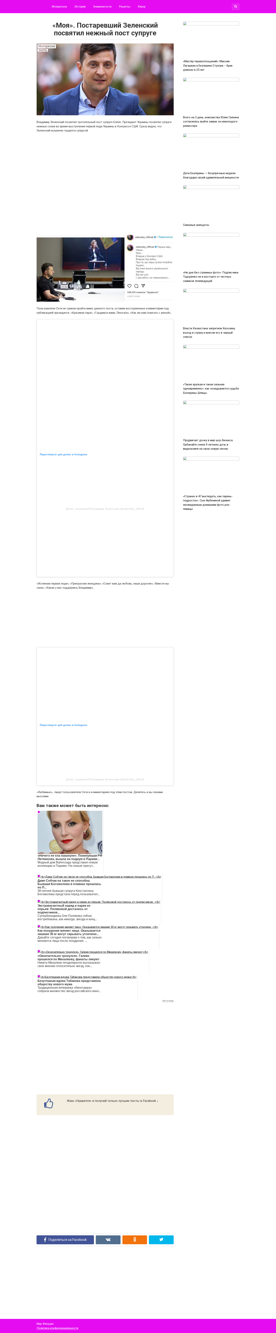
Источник (168, 1000)
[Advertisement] (105, 183)
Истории (80, 6)
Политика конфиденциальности (57, 1328)
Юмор (142, 6)
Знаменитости (102, 6)
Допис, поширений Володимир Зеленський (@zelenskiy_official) (105, 508)
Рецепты (124, 6)
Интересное (59, 6)
